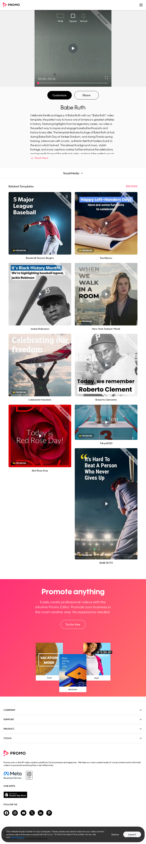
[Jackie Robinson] (40, 294)
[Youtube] (23, 813)
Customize (59, 95)
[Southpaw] (106, 223)
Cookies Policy (17, 837)
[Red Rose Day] (40, 436)
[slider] (38, 83)
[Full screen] (106, 77)
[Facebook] (13, 775)
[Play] (73, 48)
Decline (115, 834)
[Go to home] (12, 5)
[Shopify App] (73, 795)
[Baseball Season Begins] (40, 223)
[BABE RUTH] (106, 503)
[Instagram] (29, 775)
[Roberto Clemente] (106, 365)
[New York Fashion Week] (106, 294)
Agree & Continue (132, 835)
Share (86, 95)
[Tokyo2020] (106, 422)
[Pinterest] (49, 813)
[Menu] (141, 5)
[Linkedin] (40, 813)
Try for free (73, 624)
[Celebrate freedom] (40, 365)
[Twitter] (32, 813)
